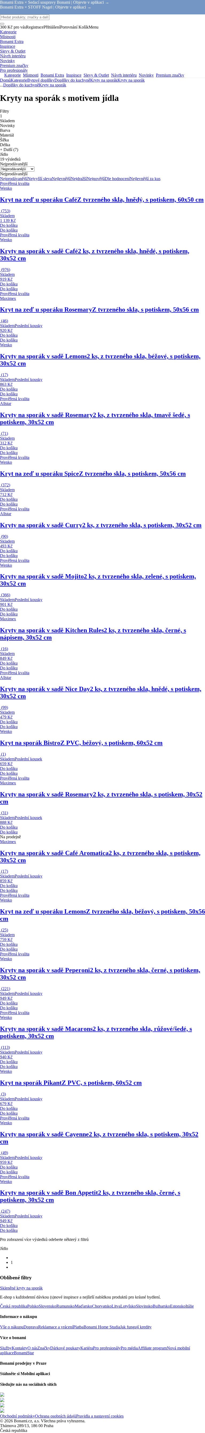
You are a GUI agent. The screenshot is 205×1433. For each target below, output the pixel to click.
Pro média (129, 1348)
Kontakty (19, 1348)
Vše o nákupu (11, 1327)
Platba (78, 1327)
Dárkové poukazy (65, 1348)
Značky (43, 1348)
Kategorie (19, 80)
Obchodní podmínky (17, 1416)
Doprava (30, 1327)
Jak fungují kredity (136, 1327)
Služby (6, 1348)
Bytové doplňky (40, 80)
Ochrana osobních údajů (55, 1416)
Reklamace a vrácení (55, 1327)
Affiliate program (152, 1348)
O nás (32, 1348)
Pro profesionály (107, 1348)
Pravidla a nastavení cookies (100, 1416)
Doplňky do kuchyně (72, 80)
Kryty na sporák (131, 80)
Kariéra (86, 1348)
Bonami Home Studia (102, 1327)
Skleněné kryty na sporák (21, 1288)
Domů (5, 80)
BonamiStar (24, 1353)
